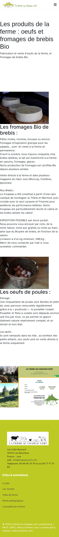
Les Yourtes (8, 489)
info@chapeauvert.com (25, 460)
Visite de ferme (10, 494)
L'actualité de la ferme (13, 506)
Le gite (5, 483)
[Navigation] (55, 4)
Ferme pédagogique (12, 500)
